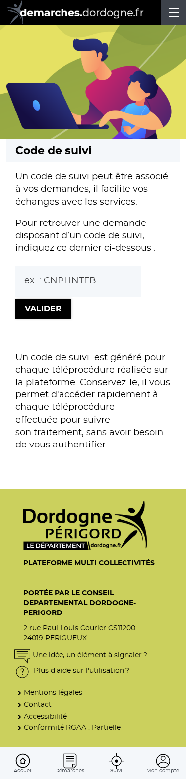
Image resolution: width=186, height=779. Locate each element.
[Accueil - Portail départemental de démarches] (82, 12)
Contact (38, 704)
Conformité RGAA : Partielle (72, 727)
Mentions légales (53, 692)
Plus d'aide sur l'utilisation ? (80, 670)
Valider (43, 309)
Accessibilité (45, 716)
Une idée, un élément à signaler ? (90, 655)
